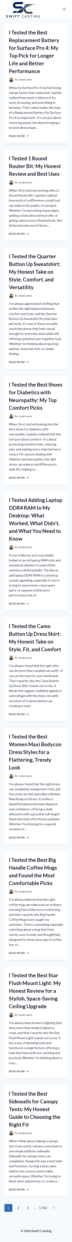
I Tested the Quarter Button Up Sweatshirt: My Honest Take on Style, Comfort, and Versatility (35, 271)
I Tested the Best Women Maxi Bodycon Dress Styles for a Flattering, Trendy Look (35, 752)
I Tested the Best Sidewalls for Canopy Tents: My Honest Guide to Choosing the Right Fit (34, 1109)
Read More (19, 136)
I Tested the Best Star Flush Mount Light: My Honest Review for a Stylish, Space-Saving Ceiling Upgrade (35, 990)
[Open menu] (64, 9)
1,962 (43, 1208)
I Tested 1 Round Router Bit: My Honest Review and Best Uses (35, 166)
